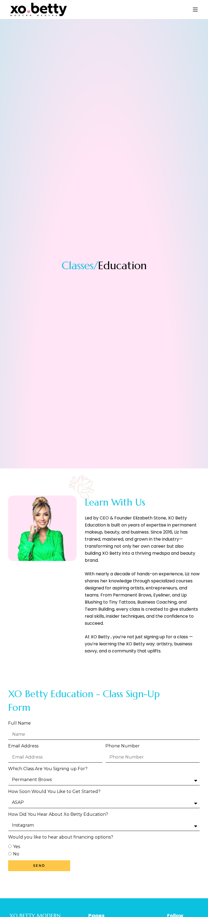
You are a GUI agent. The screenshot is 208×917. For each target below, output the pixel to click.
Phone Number (122, 745)
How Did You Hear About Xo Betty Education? (58, 814)
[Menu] (195, 9)
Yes (16, 846)
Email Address (23, 745)
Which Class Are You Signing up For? (47, 768)
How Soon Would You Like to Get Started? (54, 791)
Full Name (19, 723)
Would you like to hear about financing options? (60, 837)
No (16, 853)
